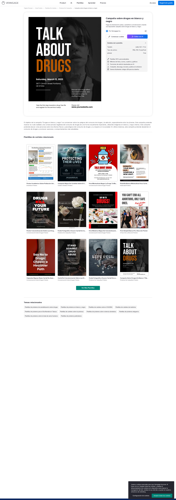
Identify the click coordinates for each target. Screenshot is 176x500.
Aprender (92, 3)
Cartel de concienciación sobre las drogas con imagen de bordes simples (72, 278)
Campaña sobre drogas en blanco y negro (134, 278)
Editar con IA (138, 36)
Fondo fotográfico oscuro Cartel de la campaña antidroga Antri (103, 278)
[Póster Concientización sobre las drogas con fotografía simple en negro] (41, 210)
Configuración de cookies (141, 495)
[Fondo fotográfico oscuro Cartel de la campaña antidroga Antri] (103, 257)
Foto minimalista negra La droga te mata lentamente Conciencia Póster (103, 183)
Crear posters (39, 8)
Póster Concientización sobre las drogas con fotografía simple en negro (41, 231)
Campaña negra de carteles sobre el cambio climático (72, 183)
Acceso (153, 3)
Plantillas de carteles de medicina (126, 307)
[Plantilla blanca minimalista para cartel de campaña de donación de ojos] (134, 163)
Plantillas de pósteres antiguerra (129, 311)
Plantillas (80, 3)
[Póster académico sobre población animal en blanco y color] (41, 163)
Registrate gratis (166, 3)
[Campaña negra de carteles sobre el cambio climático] (72, 163)
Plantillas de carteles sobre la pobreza (71, 311)
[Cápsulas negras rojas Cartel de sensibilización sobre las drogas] (41, 257)
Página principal (28, 8)
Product (63, 3)
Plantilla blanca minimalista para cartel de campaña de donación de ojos (134, 183)
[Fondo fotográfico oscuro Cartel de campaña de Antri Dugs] (72, 210)
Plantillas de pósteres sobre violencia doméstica (101, 311)
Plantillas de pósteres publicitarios (71, 316)
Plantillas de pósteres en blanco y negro (73, 307)
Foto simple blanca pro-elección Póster (134, 231)
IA (71, 3)
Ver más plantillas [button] (88, 288)
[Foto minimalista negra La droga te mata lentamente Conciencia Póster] (103, 163)
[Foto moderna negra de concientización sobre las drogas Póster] (103, 210)
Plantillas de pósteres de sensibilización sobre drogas (41, 307)
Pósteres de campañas (65, 8)
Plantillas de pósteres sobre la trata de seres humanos (41, 316)
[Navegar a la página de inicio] (10, 2)
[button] (116, 37)
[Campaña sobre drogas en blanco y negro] (134, 257)
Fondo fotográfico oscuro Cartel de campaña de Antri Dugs (72, 231)
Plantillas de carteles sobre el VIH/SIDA (100, 307)
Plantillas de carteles (51, 8)
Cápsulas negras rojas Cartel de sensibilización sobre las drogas (41, 278)
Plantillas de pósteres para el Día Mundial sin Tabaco (41, 311)
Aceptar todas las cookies (162, 495)
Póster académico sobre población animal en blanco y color (41, 183)
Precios (103, 3)
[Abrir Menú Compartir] (146, 31)
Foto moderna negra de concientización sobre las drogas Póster (103, 231)
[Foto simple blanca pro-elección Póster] (134, 210)
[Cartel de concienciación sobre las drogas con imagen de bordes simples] (72, 257)
